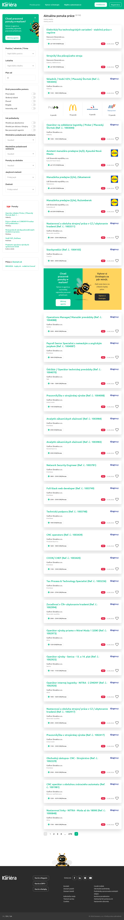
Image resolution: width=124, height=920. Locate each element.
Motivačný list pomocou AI (103, 899)
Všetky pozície (48, 21)
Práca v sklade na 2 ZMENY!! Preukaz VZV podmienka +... (19, 222)
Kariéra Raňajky (41, 889)
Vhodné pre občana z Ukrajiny (16, 126)
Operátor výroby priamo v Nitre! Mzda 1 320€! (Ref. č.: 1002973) (76, 632)
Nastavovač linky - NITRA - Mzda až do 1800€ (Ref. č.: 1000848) (76, 812)
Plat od (8, 72)
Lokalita (9, 60)
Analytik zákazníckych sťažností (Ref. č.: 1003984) (74, 418)
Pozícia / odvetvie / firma (16, 48)
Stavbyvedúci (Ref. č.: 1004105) (63, 249)
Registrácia (115, 5)
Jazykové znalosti (13, 172)
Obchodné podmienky (102, 889)
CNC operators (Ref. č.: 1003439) (64, 534)
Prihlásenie (100, 4)
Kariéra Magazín (41, 878)
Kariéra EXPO (40, 883)
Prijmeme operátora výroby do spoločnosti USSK (17, 246)
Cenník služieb (99, 886)
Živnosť (8, 101)
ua (11, 916)
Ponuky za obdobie (14, 160)
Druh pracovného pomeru (16, 89)
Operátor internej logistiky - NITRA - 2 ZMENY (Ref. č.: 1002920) (76, 684)
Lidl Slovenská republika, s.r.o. (57, 158)
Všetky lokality (48, 19)
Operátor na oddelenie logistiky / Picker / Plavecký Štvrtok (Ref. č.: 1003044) (75, 126)
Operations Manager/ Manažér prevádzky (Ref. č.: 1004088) (74, 318)
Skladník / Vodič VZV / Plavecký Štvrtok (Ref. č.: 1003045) (73, 80)
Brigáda (8, 105)
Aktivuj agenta (13, 38)
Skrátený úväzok (11, 97)
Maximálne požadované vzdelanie (16, 147)
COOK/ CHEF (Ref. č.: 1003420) (63, 557)
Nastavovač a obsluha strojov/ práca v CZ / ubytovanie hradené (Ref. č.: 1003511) (77, 225)
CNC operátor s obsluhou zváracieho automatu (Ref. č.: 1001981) (75, 786)
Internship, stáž (11, 108)
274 (70, 833)
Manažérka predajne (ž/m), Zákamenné (68, 177)
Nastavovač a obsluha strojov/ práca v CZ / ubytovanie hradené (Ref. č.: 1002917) (77, 710)
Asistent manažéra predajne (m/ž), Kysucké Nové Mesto (73, 152)
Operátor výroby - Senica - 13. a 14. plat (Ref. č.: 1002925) (72, 658)
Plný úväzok (10, 94)
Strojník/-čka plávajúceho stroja (64, 55)
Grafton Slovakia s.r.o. (54, 86)
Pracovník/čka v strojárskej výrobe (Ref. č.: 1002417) (75, 734)
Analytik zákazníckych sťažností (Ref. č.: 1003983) (74, 441)
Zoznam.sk (17, 261)
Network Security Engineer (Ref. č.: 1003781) (71, 465)
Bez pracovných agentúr (14, 130)
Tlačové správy (68, 899)
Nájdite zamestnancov (72, 5)
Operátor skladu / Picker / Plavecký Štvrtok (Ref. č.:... (19, 214)
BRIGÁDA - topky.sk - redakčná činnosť (20, 266)
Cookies (66, 901)
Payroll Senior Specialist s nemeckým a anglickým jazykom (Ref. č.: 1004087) (74, 345)
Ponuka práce (35, 5)
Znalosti (9, 184)
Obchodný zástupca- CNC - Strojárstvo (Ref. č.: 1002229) (72, 759)
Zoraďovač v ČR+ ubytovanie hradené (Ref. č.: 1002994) (71, 606)
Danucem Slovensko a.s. (55, 37)
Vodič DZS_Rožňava (13, 238)
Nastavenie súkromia (101, 901)
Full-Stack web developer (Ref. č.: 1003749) (70, 488)
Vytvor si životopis (52, 5)
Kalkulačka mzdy (69, 896)
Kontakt (66, 886)
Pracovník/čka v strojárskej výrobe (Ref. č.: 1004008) (75, 395)
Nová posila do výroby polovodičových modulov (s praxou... (19, 231)
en (7, 916)
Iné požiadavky (12, 118)
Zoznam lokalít (68, 891)
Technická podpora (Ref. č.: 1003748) (66, 511)
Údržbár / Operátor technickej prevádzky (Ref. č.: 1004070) (73, 371)
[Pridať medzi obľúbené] (117, 43)
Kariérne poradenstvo (101, 896)
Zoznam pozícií (68, 889)
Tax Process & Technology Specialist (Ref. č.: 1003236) (76, 581)
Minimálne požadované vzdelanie (20, 135)
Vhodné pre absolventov (14, 123)
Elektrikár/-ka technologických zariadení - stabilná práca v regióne (79, 31)
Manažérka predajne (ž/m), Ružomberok (69, 200)
